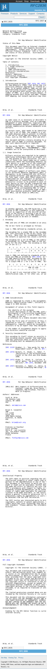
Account (19, 1)
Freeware (5, 14)
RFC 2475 (41, 84)
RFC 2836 (6, 115)
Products (14, 14)
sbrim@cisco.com (19, 405)
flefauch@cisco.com (20, 438)
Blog (43, 1)
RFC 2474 (32, 84)
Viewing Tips (12, 658)
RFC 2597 (10, 366)
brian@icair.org (19, 422)
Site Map (4, 658)
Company (40, 14)
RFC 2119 (10, 347)
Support (31, 14)
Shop (26, 1)
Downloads (35, 1)
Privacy (20, 658)
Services (23, 14)
